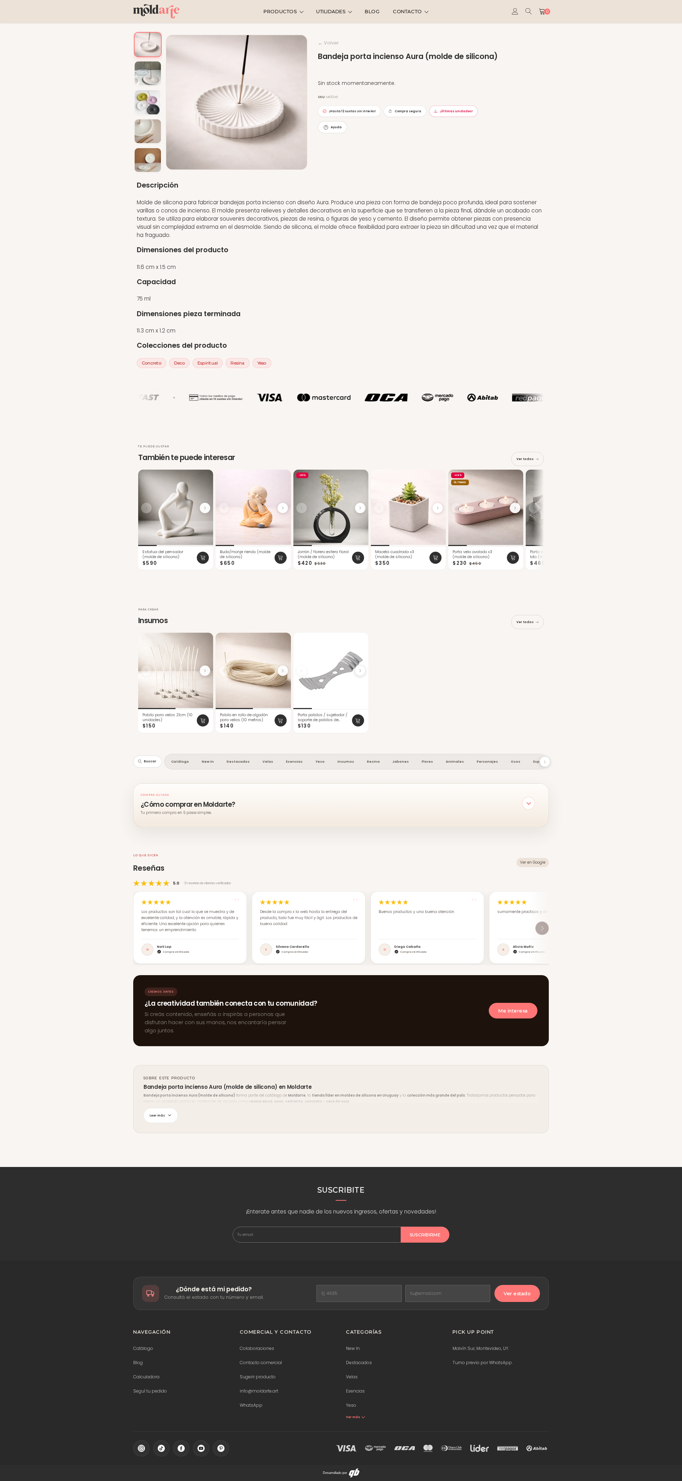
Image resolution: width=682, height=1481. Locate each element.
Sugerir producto (258, 1377)
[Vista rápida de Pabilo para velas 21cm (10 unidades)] (204, 639)
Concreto (151, 363)
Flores (427, 761)
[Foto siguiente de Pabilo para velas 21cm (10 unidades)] (205, 670)
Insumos (345, 761)
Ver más (353, 1417)
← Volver (328, 42)
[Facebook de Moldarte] (181, 1448)
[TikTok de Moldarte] (161, 1448)
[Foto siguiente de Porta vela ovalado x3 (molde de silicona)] (515, 508)
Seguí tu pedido (150, 1391)
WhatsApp (251, 1405)
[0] (542, 11)
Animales (455, 761)
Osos (515, 761)
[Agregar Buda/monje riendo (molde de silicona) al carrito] (281, 558)
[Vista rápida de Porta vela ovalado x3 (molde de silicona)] (514, 476)
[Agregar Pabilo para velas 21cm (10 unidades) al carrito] (203, 720)
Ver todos (525, 459)
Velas (267, 761)
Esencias (294, 761)
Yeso (262, 363)
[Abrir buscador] (528, 11)
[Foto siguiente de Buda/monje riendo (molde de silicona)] (282, 508)
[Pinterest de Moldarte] (221, 1448)
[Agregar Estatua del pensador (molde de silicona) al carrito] (203, 558)
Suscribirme (425, 1234)
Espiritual (207, 363)
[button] (341, 803)
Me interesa (513, 1011)
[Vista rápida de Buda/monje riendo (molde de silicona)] (282, 476)
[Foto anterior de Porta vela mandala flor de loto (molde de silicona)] (534, 508)
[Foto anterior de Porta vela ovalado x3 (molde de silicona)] (456, 508)
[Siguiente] (541, 520)
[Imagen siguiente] (299, 102)
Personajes (487, 761)
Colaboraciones (257, 1348)
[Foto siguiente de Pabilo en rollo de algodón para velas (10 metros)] (282, 670)
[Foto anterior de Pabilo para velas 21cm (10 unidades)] (146, 670)
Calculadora (146, 1377)
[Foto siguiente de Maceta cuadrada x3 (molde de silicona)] (437, 508)
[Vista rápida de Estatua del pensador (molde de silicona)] (204, 476)
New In (208, 761)
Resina (237, 363)
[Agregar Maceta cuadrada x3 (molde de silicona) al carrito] (435, 558)
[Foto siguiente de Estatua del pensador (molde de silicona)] (205, 508)
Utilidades (331, 11)
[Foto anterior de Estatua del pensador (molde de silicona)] (146, 508)
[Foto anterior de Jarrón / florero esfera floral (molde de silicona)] (301, 508)
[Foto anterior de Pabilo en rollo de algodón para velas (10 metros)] (223, 670)
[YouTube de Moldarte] (201, 1448)
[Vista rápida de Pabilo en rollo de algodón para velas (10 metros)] (282, 639)
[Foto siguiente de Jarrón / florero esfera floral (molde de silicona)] (360, 508)
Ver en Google (532, 862)
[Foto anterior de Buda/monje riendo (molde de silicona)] (223, 508)
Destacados (238, 761)
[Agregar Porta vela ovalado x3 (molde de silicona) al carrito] (513, 558)
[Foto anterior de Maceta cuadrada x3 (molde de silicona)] (379, 508)
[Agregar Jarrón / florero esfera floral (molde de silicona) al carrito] (358, 558)
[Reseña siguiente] (542, 928)
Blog (372, 11)
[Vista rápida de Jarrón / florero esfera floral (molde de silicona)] (360, 476)
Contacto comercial (261, 1363)
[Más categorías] (545, 761)
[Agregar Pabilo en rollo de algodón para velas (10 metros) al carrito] (281, 720)
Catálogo (180, 761)
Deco (179, 363)
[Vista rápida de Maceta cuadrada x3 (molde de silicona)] (437, 476)
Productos (280, 11)
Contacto (407, 11)
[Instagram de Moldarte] (141, 1448)
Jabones (401, 761)
